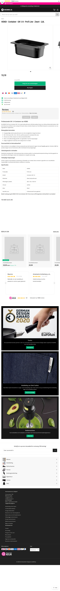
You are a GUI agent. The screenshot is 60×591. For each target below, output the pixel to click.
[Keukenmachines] (30, 413)
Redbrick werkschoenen (10, 521)
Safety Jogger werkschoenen (11, 517)
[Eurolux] (30, 323)
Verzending (7, 530)
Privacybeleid (8, 537)
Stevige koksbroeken (9, 510)
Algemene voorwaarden (10, 539)
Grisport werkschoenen (10, 519)
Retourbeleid (8, 534)
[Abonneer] (55, 450)
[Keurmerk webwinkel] (7, 554)
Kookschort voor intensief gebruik (12, 512)
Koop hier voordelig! (30, 392)
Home (2, 18)
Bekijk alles (56, 231)
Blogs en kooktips (9, 523)
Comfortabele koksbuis (10, 508)
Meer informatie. (33, 113)
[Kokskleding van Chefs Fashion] (30, 368)
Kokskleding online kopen (10, 506)
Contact (7, 528)
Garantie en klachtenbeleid (11, 541)
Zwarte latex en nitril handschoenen (13, 515)
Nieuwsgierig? (30, 347)
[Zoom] (50, 67)
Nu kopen (30, 87)
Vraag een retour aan (10, 532)
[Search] (57, 14)
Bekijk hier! (30, 435)
